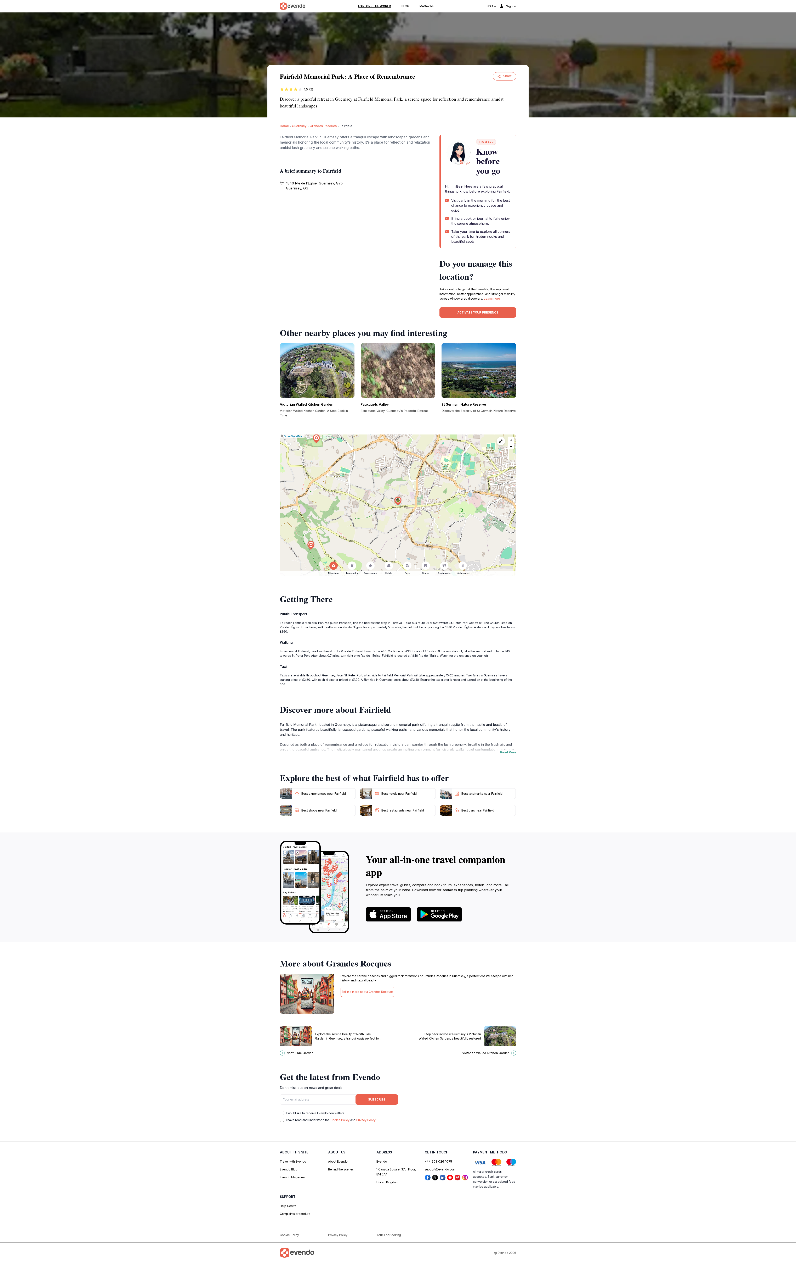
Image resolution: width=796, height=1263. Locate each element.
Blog (405, 6)
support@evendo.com (440, 1169)
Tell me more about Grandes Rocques (367, 991)
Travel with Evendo (293, 1161)
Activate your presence (477, 312)
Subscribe (377, 1099)
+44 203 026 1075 (438, 1161)
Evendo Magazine (292, 1177)
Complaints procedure (295, 1213)
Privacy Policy (366, 1120)
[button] (398, 501)
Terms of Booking (388, 1235)
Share (507, 76)
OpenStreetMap (293, 436)
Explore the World (374, 6)
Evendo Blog (288, 1169)
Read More (508, 752)
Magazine (427, 6)
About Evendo (338, 1161)
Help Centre (288, 1206)
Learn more (492, 298)
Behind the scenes (341, 1169)
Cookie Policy (339, 1120)
